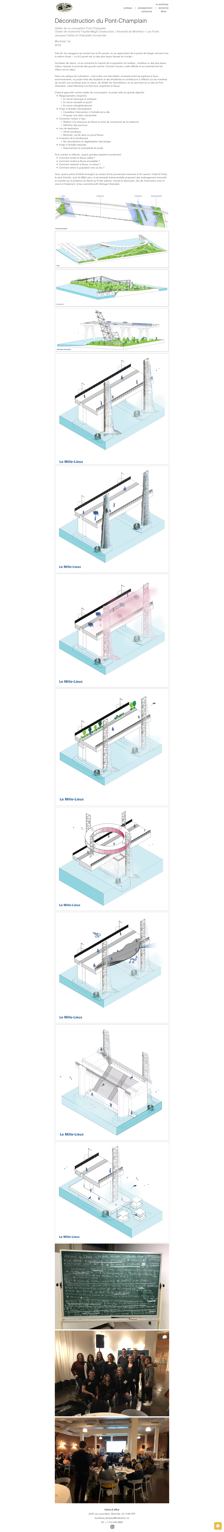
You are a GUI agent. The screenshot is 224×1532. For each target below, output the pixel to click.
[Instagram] (112, 1526)
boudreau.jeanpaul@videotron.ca (111, 1517)
